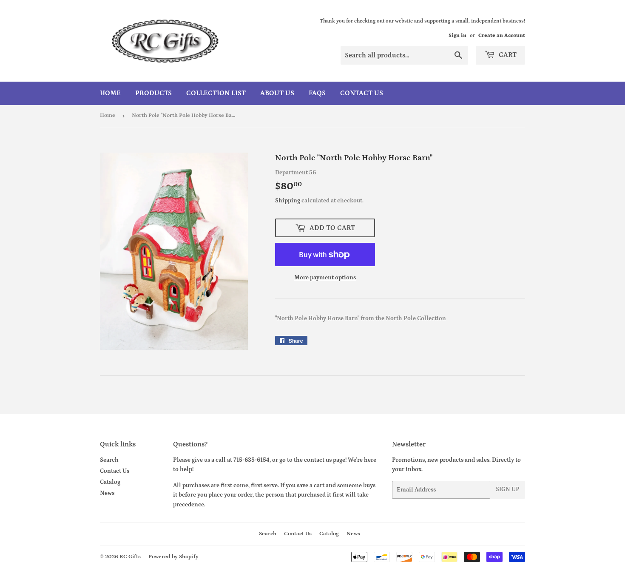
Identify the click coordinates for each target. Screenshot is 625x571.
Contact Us (361, 93)
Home (110, 93)
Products (153, 93)
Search (109, 460)
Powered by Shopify (173, 557)
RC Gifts (130, 557)
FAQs (317, 93)
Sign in (457, 35)
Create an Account (501, 35)
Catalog (110, 482)
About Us (277, 93)
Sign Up (508, 489)
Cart (507, 55)
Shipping (287, 200)
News (107, 493)
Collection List (216, 93)
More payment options (325, 277)
